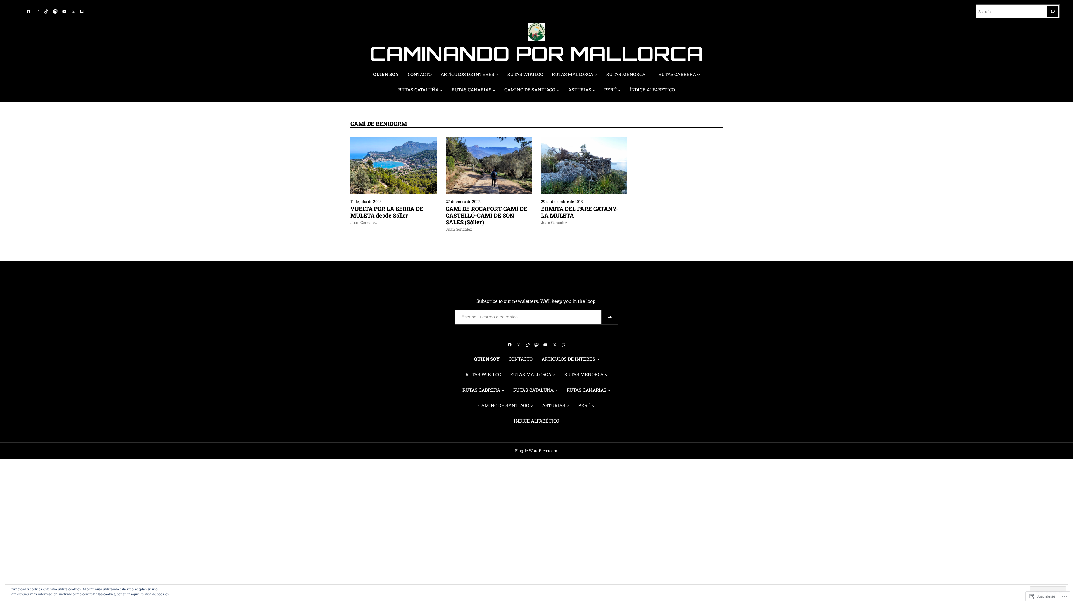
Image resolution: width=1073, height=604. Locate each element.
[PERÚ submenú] (619, 90)
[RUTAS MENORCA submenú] (648, 74)
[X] (73, 11)
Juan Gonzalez (363, 222)
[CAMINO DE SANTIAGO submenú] (557, 90)
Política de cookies (154, 594)
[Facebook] (28, 11)
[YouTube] (64, 11)
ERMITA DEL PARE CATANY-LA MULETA (579, 212)
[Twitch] (82, 11)
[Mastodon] (55, 11)
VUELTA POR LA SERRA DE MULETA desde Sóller (386, 212)
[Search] (1052, 11)
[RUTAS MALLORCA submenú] (595, 74)
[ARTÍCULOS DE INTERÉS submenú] (496, 74)
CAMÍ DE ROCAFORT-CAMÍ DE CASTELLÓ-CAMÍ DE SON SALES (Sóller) (486, 215)
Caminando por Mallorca (536, 53)
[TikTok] (46, 11)
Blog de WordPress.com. (536, 450)
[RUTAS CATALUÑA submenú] (441, 90)
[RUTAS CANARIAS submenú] (494, 90)
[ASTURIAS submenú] (593, 90)
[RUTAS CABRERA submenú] (698, 74)
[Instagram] (37, 11)
